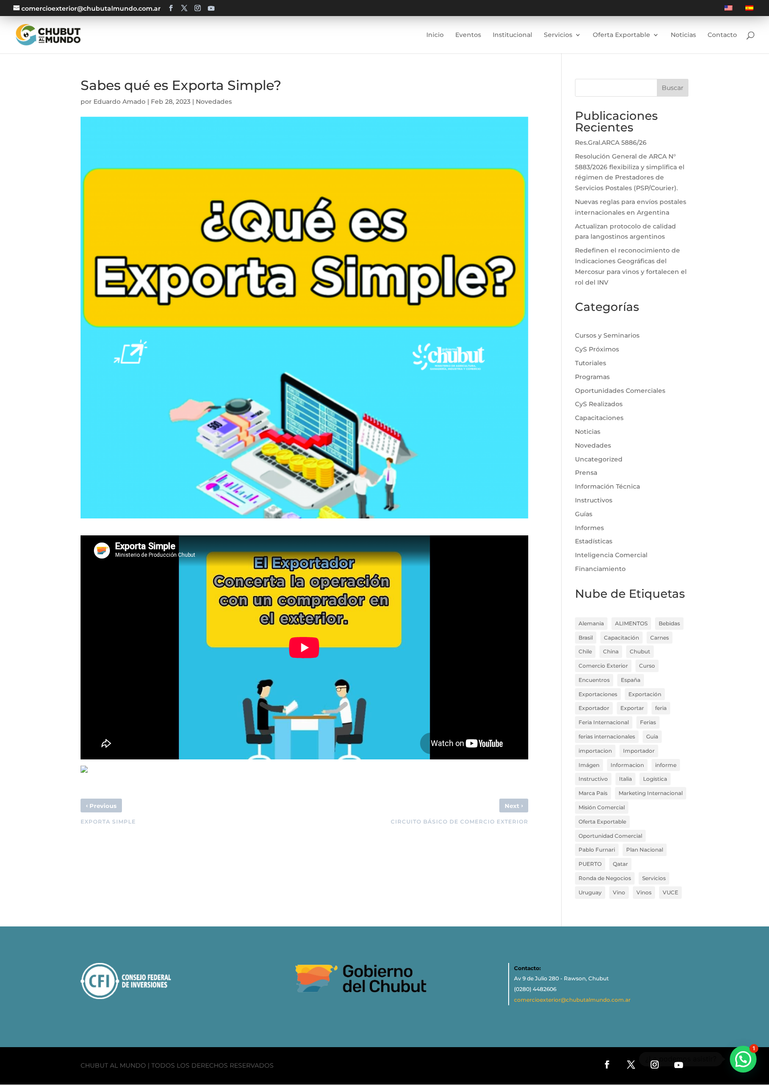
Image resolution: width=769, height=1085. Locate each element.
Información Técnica (607, 486)
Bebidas (669, 623)
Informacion (627, 765)
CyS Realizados (599, 404)
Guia (652, 736)
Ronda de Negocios (605, 878)
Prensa (586, 473)
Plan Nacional (644, 849)
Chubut (640, 651)
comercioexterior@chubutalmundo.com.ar (572, 999)
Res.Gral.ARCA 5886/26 (611, 143)
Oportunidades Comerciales (620, 391)
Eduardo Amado (119, 102)
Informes (589, 528)
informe (665, 765)
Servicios (654, 878)
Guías (583, 514)
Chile (585, 651)
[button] (743, 1059)
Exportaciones (598, 694)
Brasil (586, 637)
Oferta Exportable (602, 821)
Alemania (591, 623)
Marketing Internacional (651, 793)
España (630, 680)
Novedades (214, 102)
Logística (655, 778)
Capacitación (621, 637)
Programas (592, 377)
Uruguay (590, 892)
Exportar (632, 708)
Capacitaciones (599, 418)
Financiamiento (600, 569)
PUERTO (590, 864)
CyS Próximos (597, 349)
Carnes (659, 637)
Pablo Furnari (597, 849)
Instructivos (593, 500)
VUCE (670, 892)
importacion (595, 750)
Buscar (673, 88)
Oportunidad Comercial (610, 835)
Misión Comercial (602, 807)
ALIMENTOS (631, 623)
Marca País (593, 793)
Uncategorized (599, 459)
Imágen (589, 765)
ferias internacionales (607, 736)
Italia (625, 778)
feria (661, 708)
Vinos (644, 892)
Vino (619, 892)
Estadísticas (593, 541)
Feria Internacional (604, 722)
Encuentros (594, 680)
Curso (647, 665)
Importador (639, 750)
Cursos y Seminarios (607, 335)
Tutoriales (590, 363)
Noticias (587, 432)
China (611, 651)
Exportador (594, 708)
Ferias (648, 722)
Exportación (644, 694)
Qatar (620, 864)
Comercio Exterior (603, 665)
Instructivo (593, 778)
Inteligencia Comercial (611, 555)
